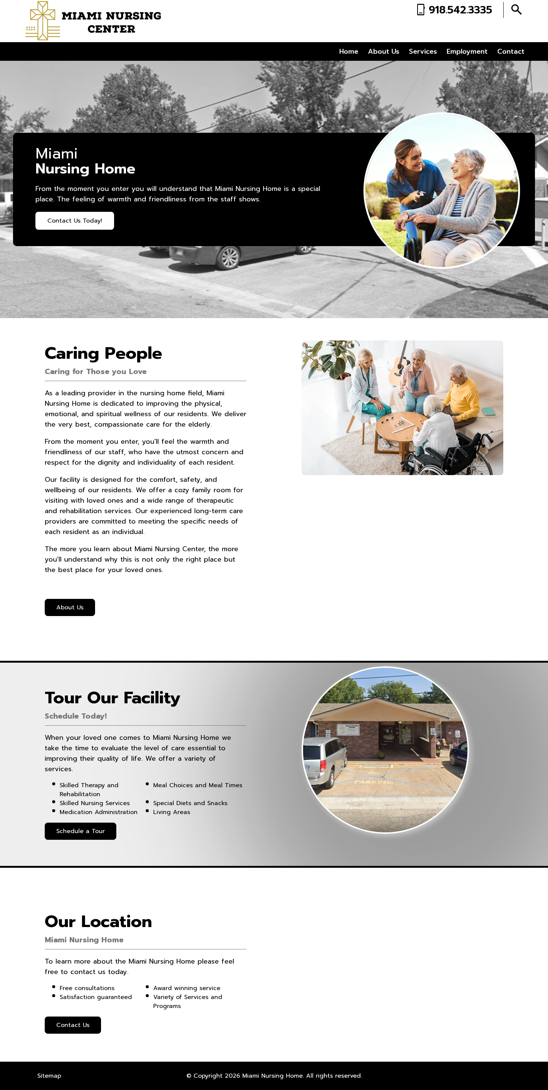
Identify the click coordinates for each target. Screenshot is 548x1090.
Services (423, 51)
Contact (511, 51)
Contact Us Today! (74, 220)
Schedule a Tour (80, 831)
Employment (467, 51)
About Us (383, 51)
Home (348, 51)
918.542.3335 (460, 10)
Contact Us (72, 1025)
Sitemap (49, 1075)
